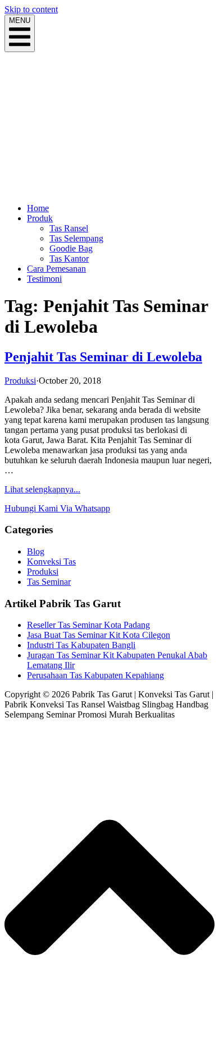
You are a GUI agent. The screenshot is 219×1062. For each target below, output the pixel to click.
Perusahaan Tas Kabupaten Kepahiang (95, 675)
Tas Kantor (69, 258)
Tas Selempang (76, 238)
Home (38, 208)
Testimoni (44, 278)
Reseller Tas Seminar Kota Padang (88, 625)
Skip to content (31, 9)
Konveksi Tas (51, 561)
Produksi (20, 380)
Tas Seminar (49, 581)
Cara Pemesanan (56, 268)
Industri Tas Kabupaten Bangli (81, 645)
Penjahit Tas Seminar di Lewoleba (103, 357)
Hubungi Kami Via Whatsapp (57, 508)
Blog (35, 551)
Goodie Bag (71, 248)
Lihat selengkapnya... (42, 489)
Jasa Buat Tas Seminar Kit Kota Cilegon (98, 635)
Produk (40, 218)
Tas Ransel (68, 228)
